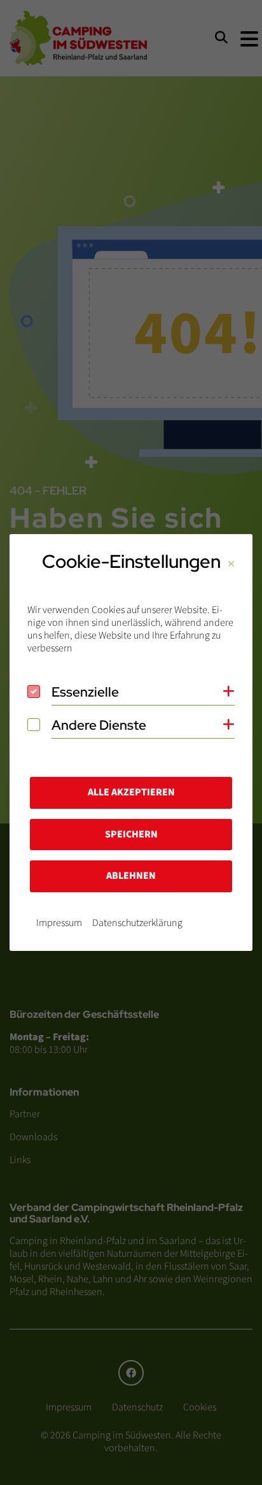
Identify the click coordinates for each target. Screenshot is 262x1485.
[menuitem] (59, 922)
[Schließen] (231, 564)
